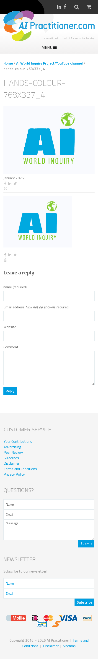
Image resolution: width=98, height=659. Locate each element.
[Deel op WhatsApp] (49, 188)
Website (9, 327)
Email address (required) (36, 307)
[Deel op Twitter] (15, 183)
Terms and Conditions (20, 468)
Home (8, 63)
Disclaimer (11, 463)
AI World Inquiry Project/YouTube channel (49, 63)
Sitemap (69, 646)
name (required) (15, 287)
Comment (10, 347)
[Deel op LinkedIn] (10, 183)
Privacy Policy (14, 474)
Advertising (12, 447)
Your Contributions (18, 441)
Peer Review (13, 452)
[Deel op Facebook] (5, 183)
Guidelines (11, 458)
